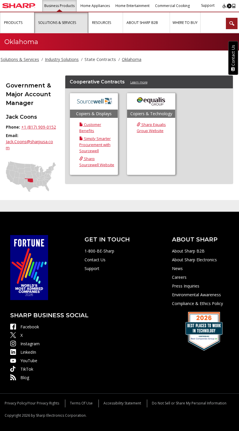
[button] (29, 23)
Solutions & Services (20, 59)
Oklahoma (131, 59)
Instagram (30, 343)
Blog (24, 377)
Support (208, 5)
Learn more (138, 82)
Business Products (59, 5)
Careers (179, 277)
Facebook (29, 327)
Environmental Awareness (196, 294)
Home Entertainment (132, 5)
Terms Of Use (81, 403)
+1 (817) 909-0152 (38, 127)
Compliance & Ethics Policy (197, 303)
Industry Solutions (62, 59)
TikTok (26, 369)
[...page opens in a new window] (29, 267)
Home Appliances (95, 5)
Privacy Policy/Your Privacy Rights (32, 403)
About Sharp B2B (188, 251)
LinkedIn (28, 352)
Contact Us (95, 259)
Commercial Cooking (172, 5)
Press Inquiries (185, 286)
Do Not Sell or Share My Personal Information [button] (189, 403)
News (177, 268)
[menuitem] (17, 22)
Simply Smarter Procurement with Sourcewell (95, 144)
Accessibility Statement (122, 403)
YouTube (28, 360)
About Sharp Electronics (194, 259)
